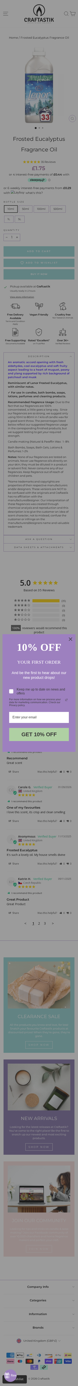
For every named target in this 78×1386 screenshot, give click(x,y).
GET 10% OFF (39, 734)
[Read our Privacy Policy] (66, 699)
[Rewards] (10, 1375)
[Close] (71, 639)
